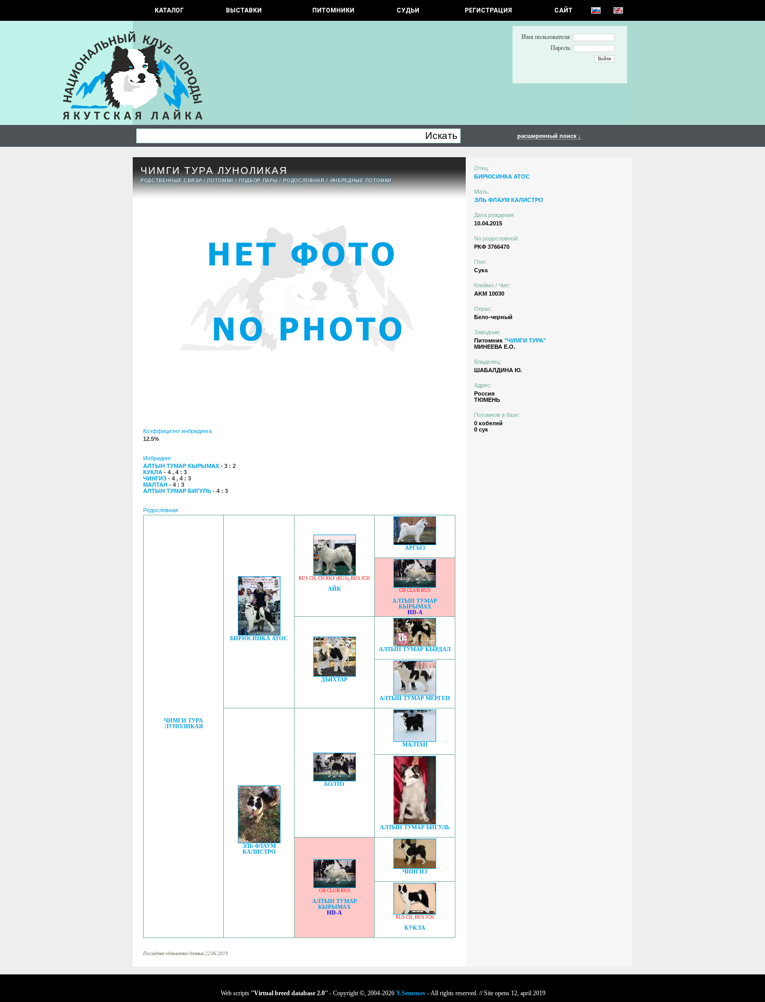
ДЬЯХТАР (334, 679)
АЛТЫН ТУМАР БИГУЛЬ (415, 827)
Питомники (333, 10)
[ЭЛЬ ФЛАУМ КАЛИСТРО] (259, 840)
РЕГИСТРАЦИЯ (488, 10)
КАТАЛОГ (169, 10)
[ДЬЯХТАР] (334, 673)
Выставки (244, 10)
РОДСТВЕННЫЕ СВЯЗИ (171, 180)
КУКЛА (414, 928)
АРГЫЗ (415, 548)
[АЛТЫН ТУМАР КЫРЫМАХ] (414, 584)
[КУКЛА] (414, 911)
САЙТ (563, 10)
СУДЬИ (408, 10)
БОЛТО (334, 784)
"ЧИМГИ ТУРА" (525, 340)
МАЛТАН (415, 744)
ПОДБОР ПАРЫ (258, 180)
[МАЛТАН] (414, 738)
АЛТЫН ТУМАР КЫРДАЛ (415, 649)
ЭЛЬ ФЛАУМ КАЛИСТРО (259, 849)
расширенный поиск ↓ (549, 136)
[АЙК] (334, 572)
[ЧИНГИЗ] (414, 865)
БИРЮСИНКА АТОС (259, 638)
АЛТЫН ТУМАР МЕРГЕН (414, 698)
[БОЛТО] (334, 778)
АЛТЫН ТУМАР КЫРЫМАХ (414, 604)
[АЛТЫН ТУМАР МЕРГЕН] (414, 692)
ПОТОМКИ (220, 180)
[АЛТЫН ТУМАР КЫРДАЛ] (414, 643)
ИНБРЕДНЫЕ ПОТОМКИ (360, 180)
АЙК (334, 589)
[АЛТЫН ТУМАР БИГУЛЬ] (414, 821)
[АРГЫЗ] (414, 542)
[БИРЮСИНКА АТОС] (259, 632)
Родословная (303, 180)
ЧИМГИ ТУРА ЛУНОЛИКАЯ (183, 723)
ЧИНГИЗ (414, 871)
